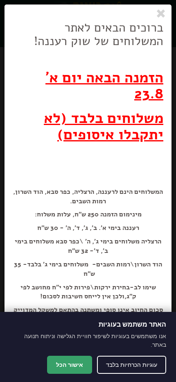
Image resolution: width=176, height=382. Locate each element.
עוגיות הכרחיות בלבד (131, 365)
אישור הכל (69, 365)
